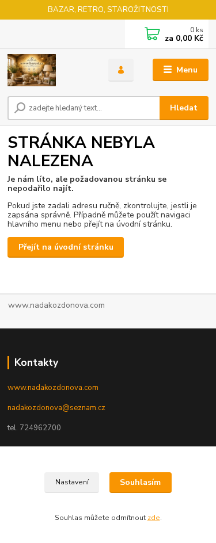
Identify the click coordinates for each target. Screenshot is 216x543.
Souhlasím (140, 482)
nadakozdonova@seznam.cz (56, 408)
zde (153, 517)
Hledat (184, 107)
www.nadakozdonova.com (52, 388)
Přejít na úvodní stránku (65, 247)
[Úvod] (49, 70)
